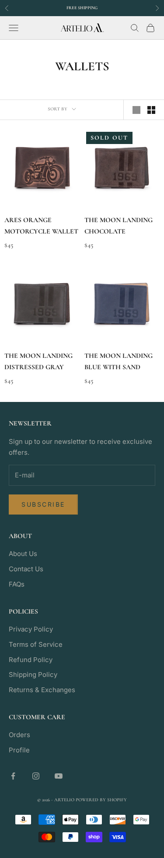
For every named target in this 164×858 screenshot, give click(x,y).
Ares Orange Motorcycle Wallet (41, 226)
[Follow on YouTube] (58, 776)
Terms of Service (36, 644)
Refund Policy (30, 660)
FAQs (16, 584)
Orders (19, 735)
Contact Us (26, 569)
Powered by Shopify (101, 800)
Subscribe (43, 504)
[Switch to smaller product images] (151, 110)
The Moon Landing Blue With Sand (118, 361)
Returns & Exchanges (42, 690)
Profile (19, 750)
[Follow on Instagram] (35, 776)
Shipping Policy (33, 674)
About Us (23, 553)
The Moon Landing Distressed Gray (38, 361)
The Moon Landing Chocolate (118, 226)
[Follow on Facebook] (13, 776)
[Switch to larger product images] (136, 110)
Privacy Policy (31, 629)
